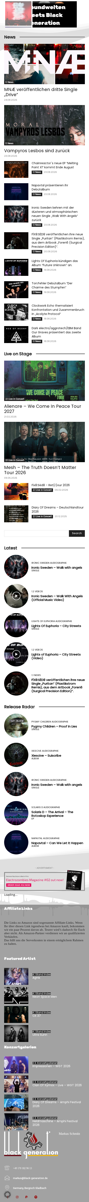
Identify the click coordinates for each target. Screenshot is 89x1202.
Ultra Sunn (39, 1035)
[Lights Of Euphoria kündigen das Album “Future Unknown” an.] (16, 267)
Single (35, 570)
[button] (7, 1194)
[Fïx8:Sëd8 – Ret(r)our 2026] (16, 491)
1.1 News (9, 82)
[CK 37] (16, 1014)
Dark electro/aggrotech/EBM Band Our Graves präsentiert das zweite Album (56, 332)
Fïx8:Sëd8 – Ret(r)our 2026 (51, 485)
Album (35, 758)
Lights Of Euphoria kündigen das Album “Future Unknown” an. (55, 263)
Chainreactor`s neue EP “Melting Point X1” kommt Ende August (55, 165)
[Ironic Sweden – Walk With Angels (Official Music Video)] (16, 596)
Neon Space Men (44, 997)
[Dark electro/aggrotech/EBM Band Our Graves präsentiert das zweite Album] (16, 334)
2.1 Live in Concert (14, 399)
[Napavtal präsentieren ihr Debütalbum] (16, 191)
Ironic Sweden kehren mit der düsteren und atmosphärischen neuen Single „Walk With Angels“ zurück (55, 214)
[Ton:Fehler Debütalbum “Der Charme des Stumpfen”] (16, 289)
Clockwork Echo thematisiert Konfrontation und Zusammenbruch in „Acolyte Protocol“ (58, 310)
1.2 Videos (37, 591)
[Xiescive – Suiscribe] (16, 755)
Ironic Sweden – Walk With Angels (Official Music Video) (57, 598)
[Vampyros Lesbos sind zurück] (44, 125)
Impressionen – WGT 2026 (51, 1066)
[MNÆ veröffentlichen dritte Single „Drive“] (44, 64)
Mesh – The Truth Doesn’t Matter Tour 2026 (40, 470)
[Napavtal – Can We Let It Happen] (16, 842)
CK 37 (36, 1016)
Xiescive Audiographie (45, 751)
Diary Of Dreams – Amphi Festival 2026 (56, 1104)
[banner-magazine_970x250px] (44, 880)
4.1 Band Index (41, 974)
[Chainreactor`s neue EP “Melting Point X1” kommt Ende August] (16, 169)
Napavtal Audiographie (45, 838)
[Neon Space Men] (16, 995)
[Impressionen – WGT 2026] (16, 1064)
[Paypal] (26, 1197)
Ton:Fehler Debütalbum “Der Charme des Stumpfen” (52, 285)
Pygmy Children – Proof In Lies (54, 726)
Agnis (36, 978)
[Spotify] (35, 1197)
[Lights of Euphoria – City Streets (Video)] (16, 654)
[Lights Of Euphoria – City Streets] (16, 625)
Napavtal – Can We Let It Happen (57, 843)
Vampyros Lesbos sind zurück (37, 151)
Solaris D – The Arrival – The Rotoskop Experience (52, 814)
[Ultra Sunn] (16, 1033)
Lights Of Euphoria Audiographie (51, 621)
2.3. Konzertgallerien (44, 1063)
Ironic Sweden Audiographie (49, 563)
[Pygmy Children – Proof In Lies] (16, 726)
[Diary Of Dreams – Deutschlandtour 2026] (16, 513)
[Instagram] (17, 1197)
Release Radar (19, 707)
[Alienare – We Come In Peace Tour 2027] (44, 381)
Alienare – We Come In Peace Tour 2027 (42, 408)
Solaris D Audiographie (45, 807)
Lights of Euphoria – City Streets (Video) (56, 656)
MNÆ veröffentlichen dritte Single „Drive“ (40, 92)
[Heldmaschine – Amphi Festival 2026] (16, 1121)
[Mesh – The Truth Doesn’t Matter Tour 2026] (44, 442)
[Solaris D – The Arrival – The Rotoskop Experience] (16, 813)
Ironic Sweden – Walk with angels (56, 567)
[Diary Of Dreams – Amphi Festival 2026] (16, 1102)
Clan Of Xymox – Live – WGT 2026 (57, 1085)
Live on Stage (18, 354)
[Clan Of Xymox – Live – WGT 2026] (16, 1083)
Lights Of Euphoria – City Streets (56, 626)
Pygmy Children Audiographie (49, 722)
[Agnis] (16, 976)
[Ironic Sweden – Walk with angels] (16, 567)
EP (32, 819)
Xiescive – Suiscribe (46, 755)
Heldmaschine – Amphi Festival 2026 (55, 1123)
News (10, 37)
